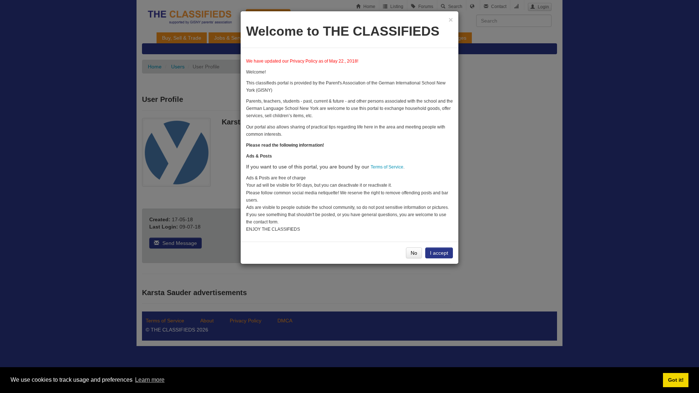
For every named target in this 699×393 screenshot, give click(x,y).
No (414, 253)
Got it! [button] (676, 380)
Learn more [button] (150, 380)
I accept (439, 253)
